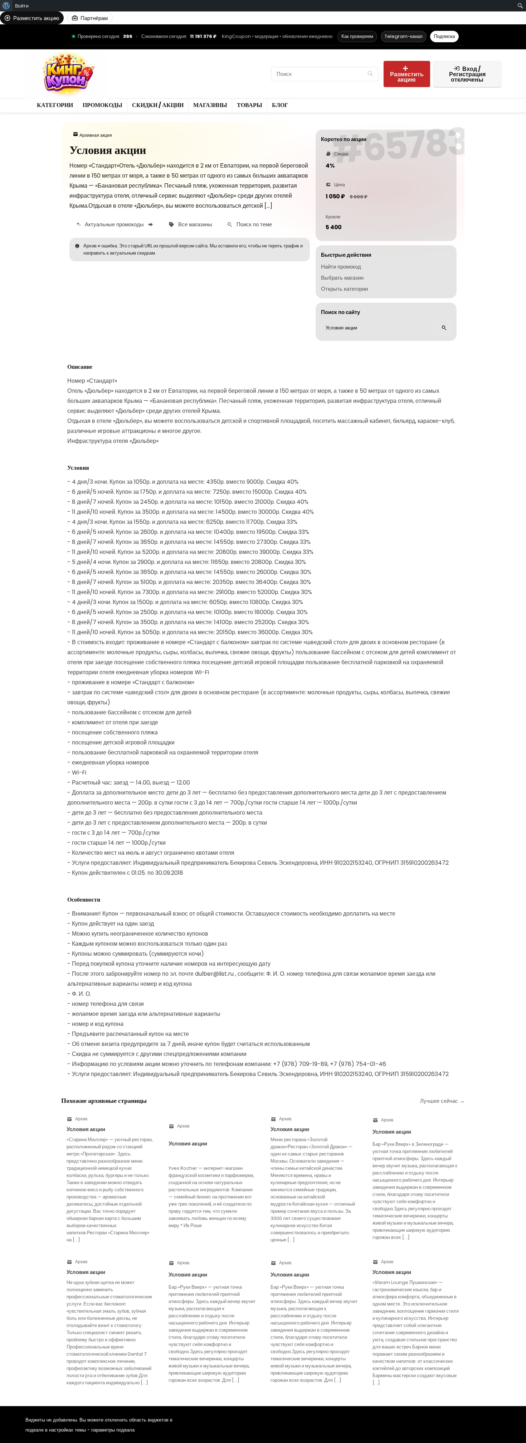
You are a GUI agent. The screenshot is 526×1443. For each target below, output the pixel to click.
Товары (127, 80)
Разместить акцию (407, 77)
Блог (150, 80)
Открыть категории (344, 289)
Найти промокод (341, 266)
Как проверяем (357, 36)
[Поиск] (370, 74)
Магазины (251, 68)
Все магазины (195, 224)
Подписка (444, 36)
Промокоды (166, 68)
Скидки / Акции (210, 68)
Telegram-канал (404, 36)
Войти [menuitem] (22, 6)
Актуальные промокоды (114, 224)
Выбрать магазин (342, 277)
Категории (130, 68)
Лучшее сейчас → (442, 1101)
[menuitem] (6, 5)
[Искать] (444, 328)
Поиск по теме (254, 224)
